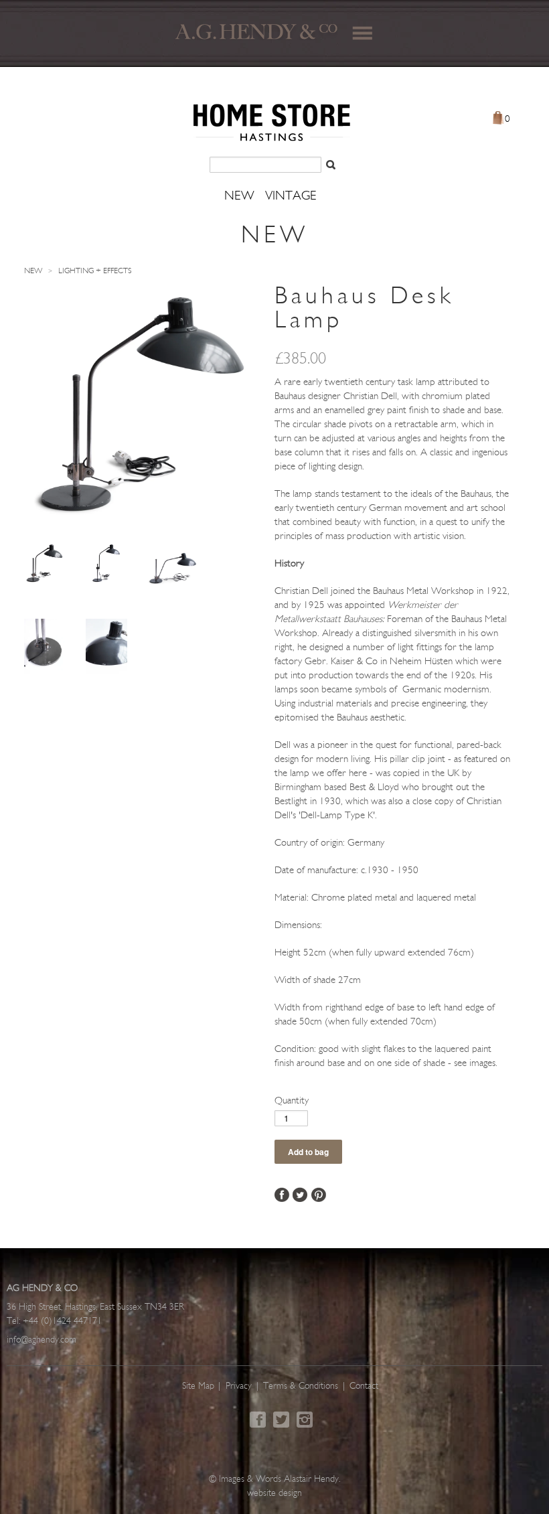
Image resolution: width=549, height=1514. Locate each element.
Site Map (198, 1386)
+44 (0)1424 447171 (62, 1321)
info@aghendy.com (41, 1340)
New (33, 271)
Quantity (291, 1101)
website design (274, 1493)
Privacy (239, 1386)
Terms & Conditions (300, 1386)
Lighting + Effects (95, 271)
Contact (363, 1386)
